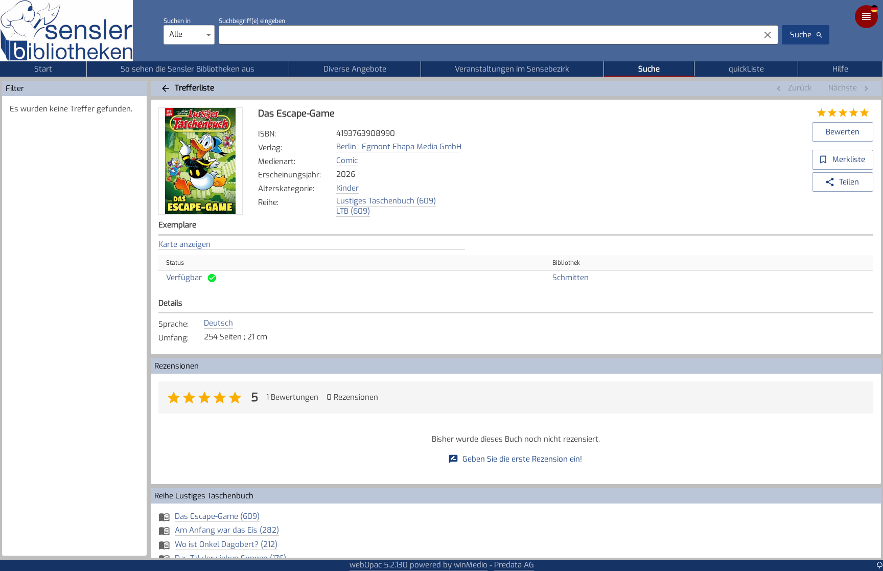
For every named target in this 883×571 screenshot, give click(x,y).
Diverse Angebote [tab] (354, 69)
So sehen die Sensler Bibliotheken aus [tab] (187, 69)
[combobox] (486, 35)
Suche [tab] (649, 69)
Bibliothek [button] (566, 263)
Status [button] (175, 263)
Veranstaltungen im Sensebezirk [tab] (512, 69)
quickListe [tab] (746, 69)
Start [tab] (43, 69)
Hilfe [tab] (840, 69)
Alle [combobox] (175, 34)
